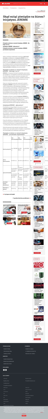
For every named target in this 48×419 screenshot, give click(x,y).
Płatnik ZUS (27, 387)
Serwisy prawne (6, 401)
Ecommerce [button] (20, 3)
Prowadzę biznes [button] (15, 3)
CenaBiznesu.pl (6, 383)
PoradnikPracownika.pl (8, 385)
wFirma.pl (5, 378)
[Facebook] (4, 32)
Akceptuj (24, 415)
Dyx (4, 393)
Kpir (4, 397)
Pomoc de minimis (28, 389)
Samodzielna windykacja (29, 395)
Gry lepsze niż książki (9, 194)
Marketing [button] (24, 3)
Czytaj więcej (37, 73)
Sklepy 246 (27, 399)
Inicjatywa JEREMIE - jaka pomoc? (11, 46)
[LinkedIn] (4, 37)
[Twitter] (4, 34)
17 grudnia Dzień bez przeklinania (21, 198)
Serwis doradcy (27, 397)
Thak (4, 403)
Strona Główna (5, 8)
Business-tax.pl (28, 378)
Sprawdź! (9, 212)
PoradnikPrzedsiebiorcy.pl (30, 380)
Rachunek (27, 393)
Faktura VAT (5, 395)
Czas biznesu (6, 391)
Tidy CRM (27, 401)
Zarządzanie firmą (21, 8)
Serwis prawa (6, 399)
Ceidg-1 (26, 403)
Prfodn (26, 391)
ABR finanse (5, 387)
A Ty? (4, 389)
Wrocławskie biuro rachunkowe (9, 405)
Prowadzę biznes (13, 8)
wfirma (41, 3)
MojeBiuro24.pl (6, 380)
